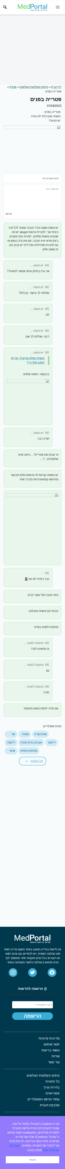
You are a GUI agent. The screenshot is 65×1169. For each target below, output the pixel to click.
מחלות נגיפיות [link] (29, 750)
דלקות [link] (11, 742)
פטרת (13, 87)
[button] (32, 761)
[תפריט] (58, 7)
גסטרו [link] (25, 734)
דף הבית (56, 87)
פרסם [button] (9, 213)
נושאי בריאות (51, 1050)
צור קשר (54, 1062)
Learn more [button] (34, 1149)
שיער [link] (12, 750)
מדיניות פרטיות (49, 1038)
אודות (56, 1056)
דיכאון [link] (52, 742)
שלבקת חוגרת (50, 1105)
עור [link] (13, 734)
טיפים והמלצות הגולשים (34, 87)
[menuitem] (5, 7)
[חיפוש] (5, 7)
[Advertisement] (32, 49)
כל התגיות (53, 1081)
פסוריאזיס (53, 1093)
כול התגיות (37, 761)
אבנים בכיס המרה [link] (31, 742)
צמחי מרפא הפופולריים (43, 1099)
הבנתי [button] (32, 1159)
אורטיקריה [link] (40, 734)
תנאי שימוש (52, 1044)
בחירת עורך (51, 1087)
